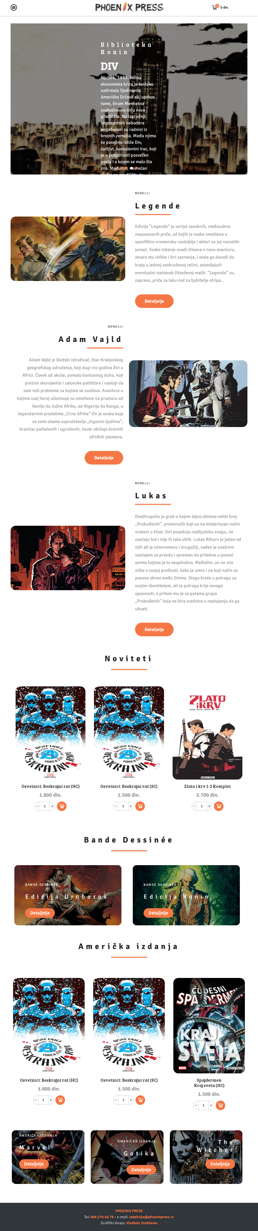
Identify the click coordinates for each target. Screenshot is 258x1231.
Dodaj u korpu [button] (76, 757)
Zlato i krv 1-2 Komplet (207, 786)
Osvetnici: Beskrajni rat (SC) (128, 786)
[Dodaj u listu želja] (76, 769)
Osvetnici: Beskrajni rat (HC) (50, 786)
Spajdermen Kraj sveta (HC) (209, 1082)
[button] (121, 168)
